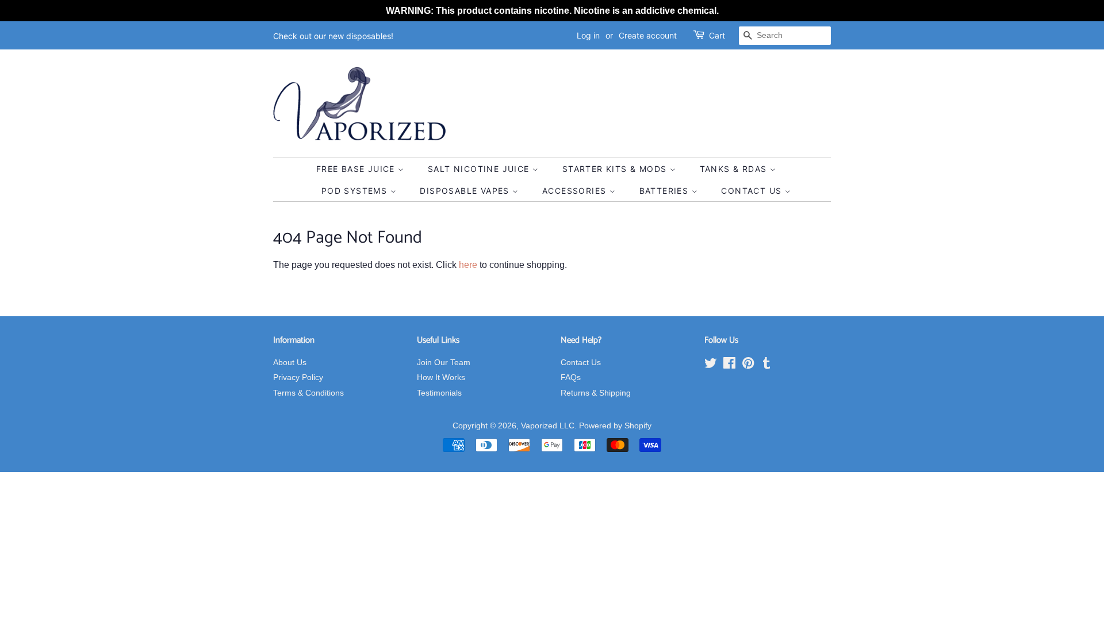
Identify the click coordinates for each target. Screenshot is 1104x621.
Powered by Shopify (615, 425)
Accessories (576, 190)
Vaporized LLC (547, 425)
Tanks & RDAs (735, 169)
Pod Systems (355, 190)
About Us (289, 362)
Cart (717, 35)
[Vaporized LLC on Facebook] (729, 365)
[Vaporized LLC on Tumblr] (766, 365)
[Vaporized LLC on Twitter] (710, 365)
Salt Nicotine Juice (480, 169)
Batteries (665, 190)
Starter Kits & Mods (616, 169)
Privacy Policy (298, 377)
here (468, 265)
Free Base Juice (357, 169)
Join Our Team (443, 362)
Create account (648, 35)
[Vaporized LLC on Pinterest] (748, 365)
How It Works (441, 377)
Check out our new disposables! (333, 36)
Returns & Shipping (596, 393)
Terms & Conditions (308, 393)
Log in (588, 35)
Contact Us (752, 190)
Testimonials (439, 393)
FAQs (571, 377)
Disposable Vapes (466, 190)
